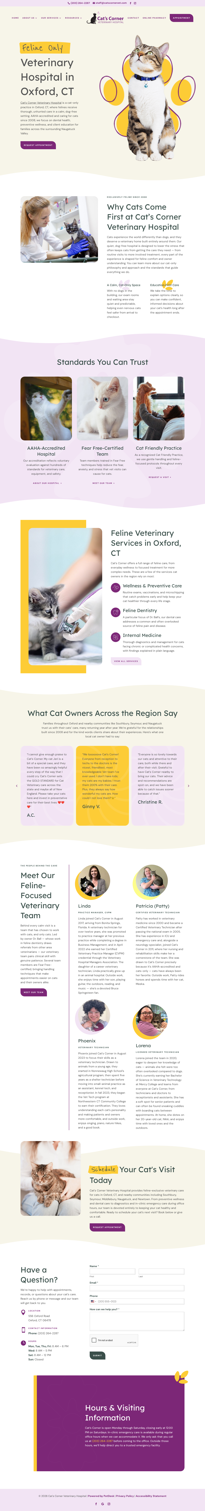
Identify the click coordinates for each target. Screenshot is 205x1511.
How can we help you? (104, 1309)
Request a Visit (159, 477)
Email (94, 1282)
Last (141, 1276)
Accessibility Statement (151, 1496)
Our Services (49, 18)
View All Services (126, 661)
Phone (94, 1296)
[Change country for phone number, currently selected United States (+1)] (93, 1301)
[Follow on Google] (102, 1504)
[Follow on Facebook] (130, 3)
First (92, 1276)
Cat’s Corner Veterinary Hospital (41, 102)
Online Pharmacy (154, 18)
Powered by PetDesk (101, 1496)
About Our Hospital (46, 483)
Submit (97, 1355)
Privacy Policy (125, 1496)
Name (94, 1266)
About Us (28, 18)
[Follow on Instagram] (135, 3)
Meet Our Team (102, 483)
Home (15, 18)
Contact (133, 18)
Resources (72, 18)
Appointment (181, 18)
